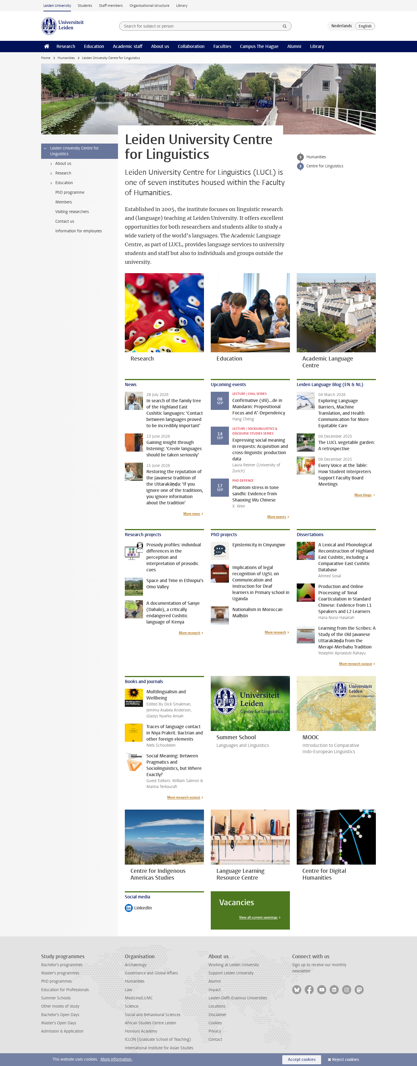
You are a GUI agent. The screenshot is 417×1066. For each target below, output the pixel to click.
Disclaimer (217, 1014)
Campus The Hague (259, 46)
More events (276, 517)
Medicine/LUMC (139, 998)
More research (189, 633)
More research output (355, 663)
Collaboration (191, 46)
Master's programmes (60, 973)
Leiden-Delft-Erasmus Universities (237, 998)
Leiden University (57, 5)
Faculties (222, 46)
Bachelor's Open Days (60, 1014)
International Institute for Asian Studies (159, 1048)
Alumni (294, 46)
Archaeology (136, 965)
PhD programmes (56, 981)
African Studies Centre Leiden (150, 1023)
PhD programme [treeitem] (69, 192)
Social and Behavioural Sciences (152, 1014)
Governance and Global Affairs (151, 973)
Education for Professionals (65, 990)
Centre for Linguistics (324, 166)
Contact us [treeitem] (64, 221)
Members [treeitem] (63, 202)
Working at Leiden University (233, 965)
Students (85, 5)
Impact (214, 990)
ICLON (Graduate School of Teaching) (158, 1039)
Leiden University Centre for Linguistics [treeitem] (74, 151)
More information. (116, 1059)
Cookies (215, 1023)
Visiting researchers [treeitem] (72, 211)
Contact (215, 1039)
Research (65, 46)
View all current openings (258, 917)
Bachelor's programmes (61, 965)
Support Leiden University (231, 973)
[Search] (285, 26)
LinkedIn (138, 908)
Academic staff (127, 46)
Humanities (66, 58)
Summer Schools (56, 998)
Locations (216, 1006)
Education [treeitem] (64, 183)
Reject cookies (345, 1059)
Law (128, 990)
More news (191, 513)
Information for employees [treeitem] (78, 231)
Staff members (111, 5)
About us (160, 46)
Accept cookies (301, 1059)
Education (94, 46)
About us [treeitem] (63, 163)
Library (181, 5)
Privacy (214, 1031)
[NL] (341, 26)
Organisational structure (149, 5)
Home (45, 58)
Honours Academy (141, 1031)
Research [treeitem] (63, 173)
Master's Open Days (58, 1023)
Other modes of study (60, 1006)
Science (131, 1006)
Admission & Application (62, 1031)
